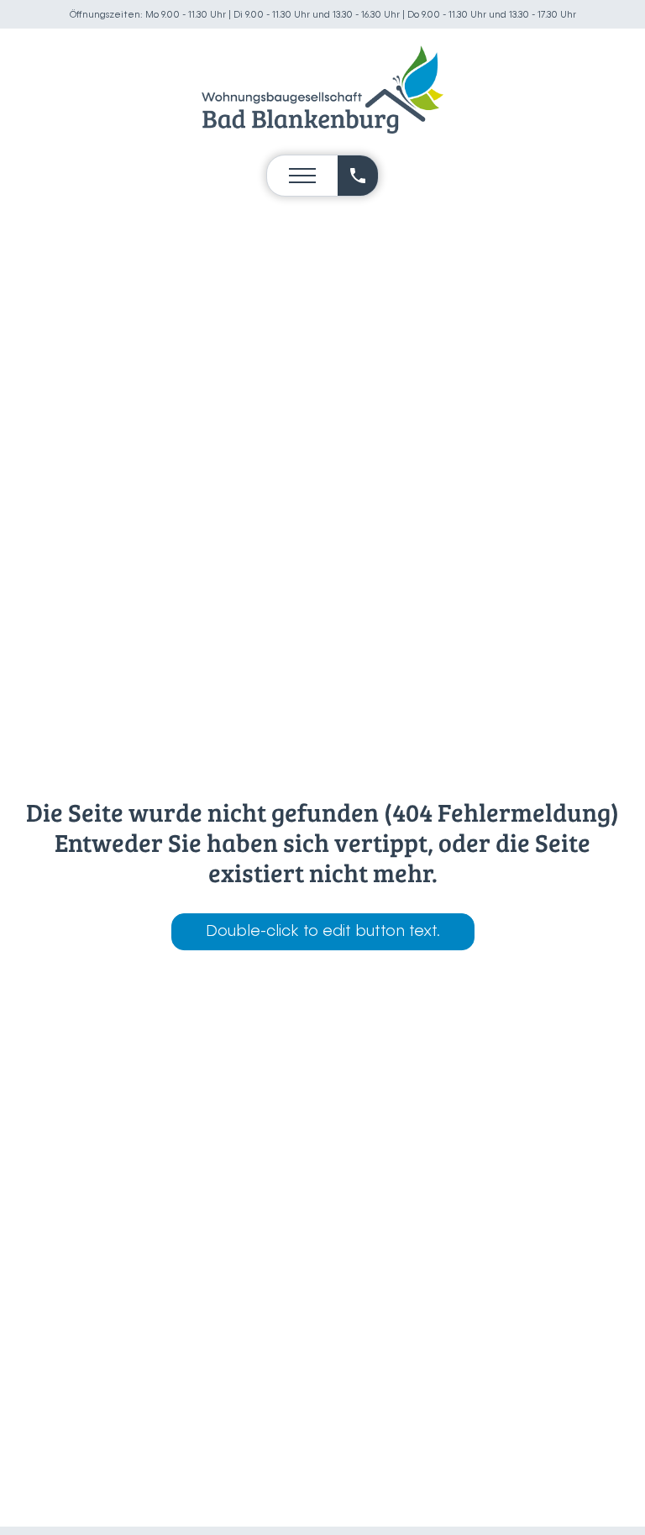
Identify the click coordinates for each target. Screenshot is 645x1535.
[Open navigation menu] (302, 175)
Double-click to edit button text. (323, 931)
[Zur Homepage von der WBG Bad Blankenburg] (322, 89)
